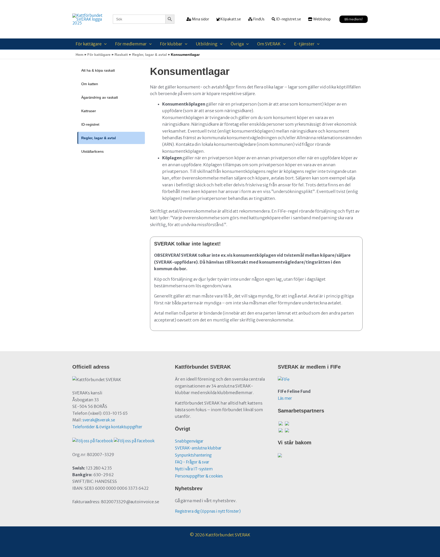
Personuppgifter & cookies (199, 476)
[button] (353, 19)
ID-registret (90, 124)
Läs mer (285, 398)
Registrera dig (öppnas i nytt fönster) (208, 511)
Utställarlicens (92, 151)
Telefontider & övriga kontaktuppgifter (107, 426)
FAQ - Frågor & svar (192, 462)
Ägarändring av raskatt (99, 97)
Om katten (89, 84)
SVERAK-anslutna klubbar (198, 448)
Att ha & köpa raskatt (98, 70)
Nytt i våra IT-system (194, 469)
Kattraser (88, 111)
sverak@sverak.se (98, 420)
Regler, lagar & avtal (98, 138)
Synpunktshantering (193, 455)
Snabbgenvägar (189, 441)
